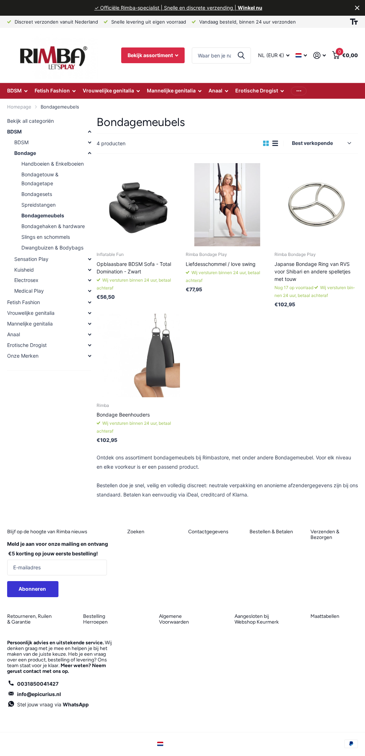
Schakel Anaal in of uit (89, 334)
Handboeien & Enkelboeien (52, 164)
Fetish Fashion (23, 302)
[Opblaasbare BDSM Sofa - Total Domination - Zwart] (138, 205)
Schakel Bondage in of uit (89, 153)
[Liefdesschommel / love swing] (227, 205)
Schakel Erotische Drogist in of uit (89, 345)
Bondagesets (36, 194)
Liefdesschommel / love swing (221, 264)
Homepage (19, 107)
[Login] (319, 55)
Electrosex (26, 280)
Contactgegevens (208, 532)
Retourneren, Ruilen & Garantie (29, 619)
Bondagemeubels (42, 215)
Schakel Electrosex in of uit (89, 280)
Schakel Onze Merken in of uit (89, 356)
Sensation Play (31, 259)
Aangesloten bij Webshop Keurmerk (257, 619)
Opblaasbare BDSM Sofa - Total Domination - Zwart (134, 267)
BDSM (14, 131)
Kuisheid (24, 270)
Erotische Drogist (27, 345)
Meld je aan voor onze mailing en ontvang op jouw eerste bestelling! (57, 548)
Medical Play (29, 291)
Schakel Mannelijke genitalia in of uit (89, 324)
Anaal (13, 334)
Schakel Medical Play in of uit (89, 291)
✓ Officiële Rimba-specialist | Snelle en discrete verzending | (178, 8)
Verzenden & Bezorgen (324, 534)
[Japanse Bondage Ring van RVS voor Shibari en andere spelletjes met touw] (316, 205)
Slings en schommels (45, 237)
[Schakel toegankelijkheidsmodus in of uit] (354, 21)
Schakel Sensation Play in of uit (89, 259)
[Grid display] (266, 143)
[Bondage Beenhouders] (138, 355)
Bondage (25, 153)
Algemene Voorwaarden (174, 619)
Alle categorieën (17, 91)
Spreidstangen (38, 205)
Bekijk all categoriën (30, 121)
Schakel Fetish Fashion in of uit (89, 302)
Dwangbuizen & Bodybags (52, 248)
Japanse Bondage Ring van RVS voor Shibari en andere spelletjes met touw (312, 271)
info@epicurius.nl (39, 694)
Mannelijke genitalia (30, 324)
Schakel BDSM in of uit (89, 132)
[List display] (275, 143)
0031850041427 (37, 684)
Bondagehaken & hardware (53, 226)
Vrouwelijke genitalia (31, 313)
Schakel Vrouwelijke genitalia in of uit (89, 313)
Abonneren (33, 589)
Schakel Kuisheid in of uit (89, 270)
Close (357, 8)
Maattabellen (324, 616)
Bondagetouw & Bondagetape (39, 179)
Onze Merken (22, 356)
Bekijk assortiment (151, 55)
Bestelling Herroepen (95, 619)
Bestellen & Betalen (271, 532)
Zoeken (241, 55)
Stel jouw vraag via (53, 704)
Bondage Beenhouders (123, 415)
